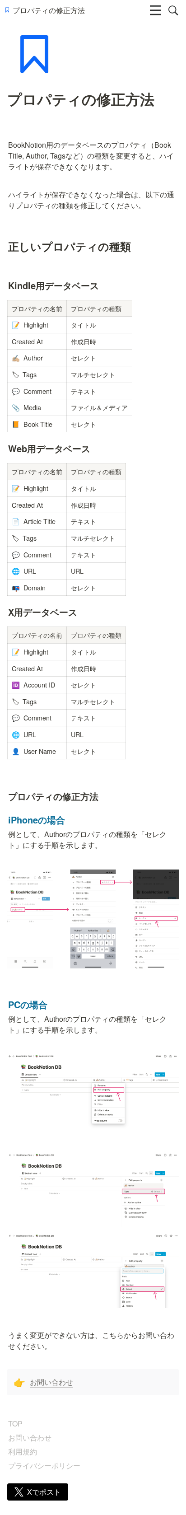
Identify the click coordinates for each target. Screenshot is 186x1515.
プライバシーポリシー (44, 1465)
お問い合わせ (51, 1382)
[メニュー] (155, 10)
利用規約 (22, 1451)
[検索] (173, 10)
